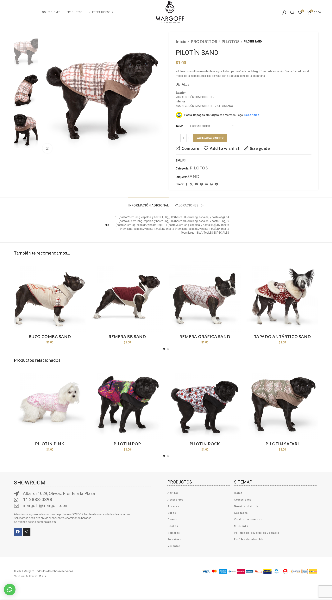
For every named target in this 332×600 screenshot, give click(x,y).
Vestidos (173, 545)
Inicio (181, 41)
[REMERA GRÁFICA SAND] (205, 296)
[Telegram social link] (216, 184)
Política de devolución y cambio (256, 532)
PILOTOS (231, 41)
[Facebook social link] (186, 184)
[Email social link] (196, 184)
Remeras (173, 532)
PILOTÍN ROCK (205, 443)
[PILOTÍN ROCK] (205, 403)
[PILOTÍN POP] (127, 403)
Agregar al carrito (210, 137)
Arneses (173, 506)
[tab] (148, 203)
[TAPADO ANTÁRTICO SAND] (282, 296)
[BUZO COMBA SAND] (50, 296)
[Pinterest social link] (201, 184)
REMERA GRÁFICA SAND (204, 336)
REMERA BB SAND (127, 336)
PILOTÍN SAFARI (282, 443)
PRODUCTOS (204, 41)
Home (238, 492)
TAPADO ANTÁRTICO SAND (282, 336)
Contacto (241, 512)
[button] (10, 589)
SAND (193, 176)
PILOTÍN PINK (49, 443)
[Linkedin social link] (206, 184)
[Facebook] (18, 532)
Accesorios (175, 499)
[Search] (292, 12)
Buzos (171, 512)
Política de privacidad (250, 539)
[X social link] (191, 184)
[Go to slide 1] (164, 349)
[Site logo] (170, 11)
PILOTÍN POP (127, 443)
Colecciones (242, 499)
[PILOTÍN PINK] (50, 403)
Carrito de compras (248, 519)
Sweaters (174, 539)
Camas (172, 519)
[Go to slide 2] (168, 349)
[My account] (284, 12)
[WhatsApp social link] (211, 184)
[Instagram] (26, 532)
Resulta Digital (39, 576)
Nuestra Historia (246, 506)
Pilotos (172, 525)
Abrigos (173, 492)
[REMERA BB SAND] (127, 296)
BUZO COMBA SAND (50, 336)
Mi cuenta (241, 525)
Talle (179, 126)
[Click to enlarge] (47, 148)
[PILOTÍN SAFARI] (282, 403)
